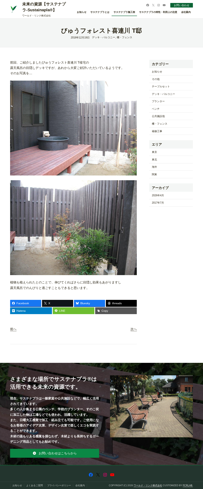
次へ (133, 329)
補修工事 (157, 131)
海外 (154, 166)
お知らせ (157, 71)
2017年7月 (158, 202)
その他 (156, 79)
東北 (154, 159)
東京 (154, 152)
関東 (154, 174)
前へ (13, 329)
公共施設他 (158, 116)
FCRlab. (188, 485)
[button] (54, 453)
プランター (158, 101)
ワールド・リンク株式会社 (148, 485)
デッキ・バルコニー (103, 37)
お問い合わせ (181, 5)
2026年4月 (158, 195)
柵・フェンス (124, 37)
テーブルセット (161, 86)
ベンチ (156, 108)
